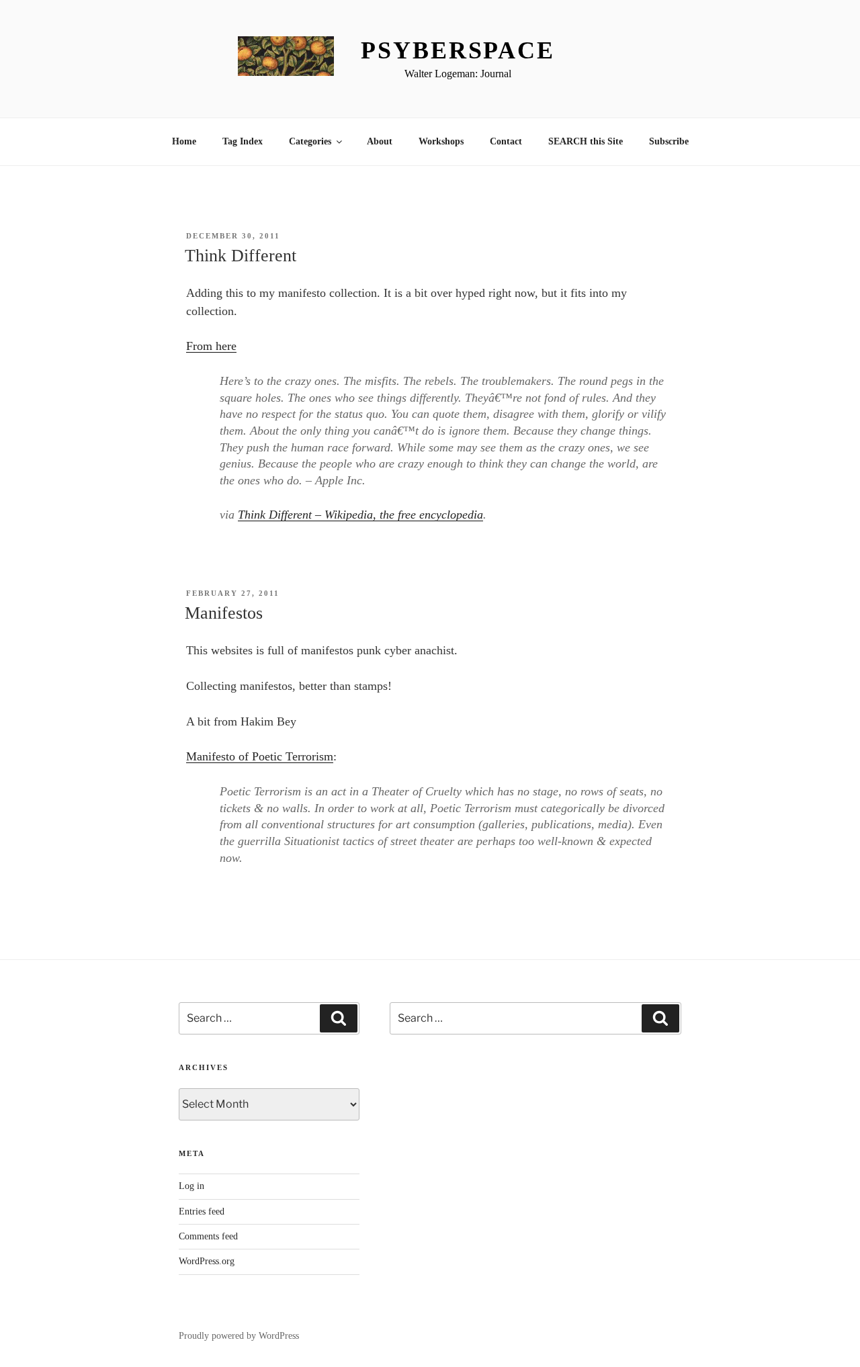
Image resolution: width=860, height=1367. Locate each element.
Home (184, 141)
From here (211, 346)
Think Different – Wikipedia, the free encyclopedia (360, 514)
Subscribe (669, 141)
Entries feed (201, 1211)
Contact (506, 141)
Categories (310, 141)
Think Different (240, 255)
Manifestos (224, 613)
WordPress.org (206, 1261)
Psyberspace (458, 50)
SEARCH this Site (585, 141)
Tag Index (242, 141)
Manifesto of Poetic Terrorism (259, 756)
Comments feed (208, 1236)
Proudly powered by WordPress (239, 1336)
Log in (191, 1186)
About (379, 141)
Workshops (441, 141)
